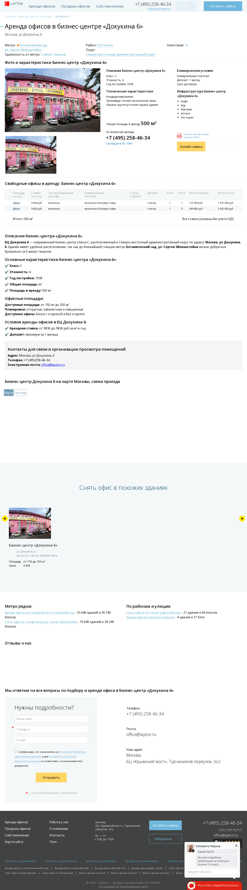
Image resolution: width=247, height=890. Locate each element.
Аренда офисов (42, 6)
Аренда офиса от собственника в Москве (27, 868)
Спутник (20, 393)
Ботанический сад (33, 45)
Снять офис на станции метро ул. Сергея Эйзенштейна (41, 622)
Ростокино (105, 45)
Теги (53, 842)
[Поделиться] (231, 146)
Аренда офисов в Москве (35, 16)
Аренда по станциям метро (20, 861)
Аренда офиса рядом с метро (147, 868)
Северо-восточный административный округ (120, 55)
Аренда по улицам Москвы (101, 861)
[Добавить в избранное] (216, 146)
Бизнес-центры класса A (92, 872)
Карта (8, 393)
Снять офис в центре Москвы (20, 872)
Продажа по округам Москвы (184, 861)
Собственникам (110, 6)
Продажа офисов (75, 6)
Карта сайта (14, 842)
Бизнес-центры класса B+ (156, 872)
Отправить (51, 777)
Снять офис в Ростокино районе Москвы (153, 612)
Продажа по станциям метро (142, 861)
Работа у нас (58, 822)
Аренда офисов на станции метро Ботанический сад (39, 612)
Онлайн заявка (191, 147)
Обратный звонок (159, 9)
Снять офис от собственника (57, 872)
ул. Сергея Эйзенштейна (23, 50)
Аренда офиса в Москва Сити (110, 868)
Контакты (56, 835)
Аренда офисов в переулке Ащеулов (150, 617)
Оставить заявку (223, 6)
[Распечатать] (224, 146)
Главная (10, 16)
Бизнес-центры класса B (124, 872)
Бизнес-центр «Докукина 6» (33, 545)
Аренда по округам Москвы (61, 861)
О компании (58, 829)
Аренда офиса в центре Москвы (72, 868)
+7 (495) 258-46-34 (153, 4)
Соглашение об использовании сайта (123, 886)
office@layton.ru (53, 365)
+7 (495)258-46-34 (37, 360)
